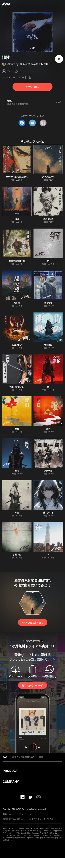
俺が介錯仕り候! (17, 386)
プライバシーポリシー (28, 814)
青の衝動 (48, 344)
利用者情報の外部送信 (13, 819)
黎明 (17, 428)
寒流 (17, 512)
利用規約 (7, 814)
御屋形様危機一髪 (17, 260)
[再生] (59, 59)
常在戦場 (48, 302)
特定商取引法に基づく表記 (42, 819)
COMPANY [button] (11, 782)
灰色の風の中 (48, 176)
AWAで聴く (33, 87)
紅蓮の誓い (17, 344)
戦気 (17, 470)
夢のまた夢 (48, 218)
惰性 (41, 757)
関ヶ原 (17, 302)
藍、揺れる (48, 512)
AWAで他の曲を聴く (32, 622)
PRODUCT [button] (10, 771)
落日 (48, 428)
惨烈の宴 (17, 554)
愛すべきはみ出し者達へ (17, 176)
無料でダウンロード (32, 685)
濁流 (17, 218)
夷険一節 (48, 470)
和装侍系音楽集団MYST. (34, 64)
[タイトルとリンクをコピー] (43, 123)
